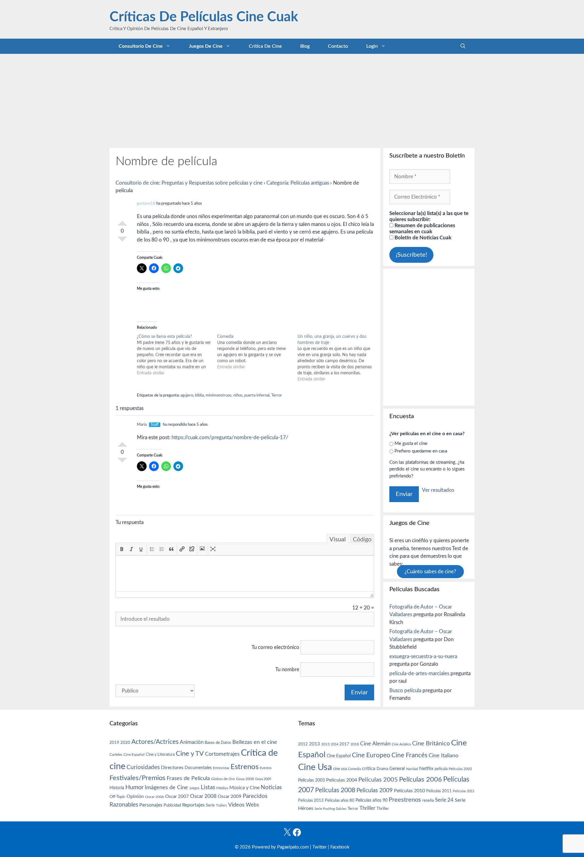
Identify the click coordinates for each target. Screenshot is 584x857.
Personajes (150, 805)
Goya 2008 (245, 779)
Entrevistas (221, 768)
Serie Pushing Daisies (330, 808)
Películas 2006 (420, 779)
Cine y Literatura (160, 754)
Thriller (367, 808)
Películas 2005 (378, 780)
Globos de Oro (223, 779)
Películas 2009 (374, 790)
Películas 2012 (463, 791)
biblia (199, 395)
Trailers (221, 805)
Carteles (115, 754)
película (441, 769)
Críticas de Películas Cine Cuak (203, 17)
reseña (428, 800)
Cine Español (133, 754)
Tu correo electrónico (275, 647)
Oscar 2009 (230, 796)
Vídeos (236, 805)
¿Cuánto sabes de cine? (430, 571)
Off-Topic (117, 797)
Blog (305, 46)
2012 (303, 744)
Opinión (135, 796)
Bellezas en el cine (254, 742)
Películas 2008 (335, 790)
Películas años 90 (372, 800)
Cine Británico (431, 744)
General (397, 768)
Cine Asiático (401, 744)
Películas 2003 (311, 780)
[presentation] (122, 549)
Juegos (194, 788)
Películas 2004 (341, 780)
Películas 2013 (311, 800)
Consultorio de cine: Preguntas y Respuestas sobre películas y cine (189, 183)
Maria (142, 425)
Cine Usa (315, 767)
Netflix (426, 768)
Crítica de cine (265, 46)
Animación (191, 742)
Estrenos (245, 767)
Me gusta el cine (411, 443)
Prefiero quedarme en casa (421, 451)
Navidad (412, 769)
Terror (276, 395)
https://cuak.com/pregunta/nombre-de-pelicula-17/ (230, 437)
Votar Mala (122, 241)
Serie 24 (444, 800)
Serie (210, 805)
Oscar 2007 (177, 796)
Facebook (339, 847)
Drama (382, 769)
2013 (314, 744)
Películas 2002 (460, 769)
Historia (116, 788)
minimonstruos (218, 395)
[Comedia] (257, 352)
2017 (344, 744)
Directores (172, 767)
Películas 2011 (439, 791)
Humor (134, 787)
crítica (368, 768)
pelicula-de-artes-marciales (419, 673)
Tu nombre (287, 669)
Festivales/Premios (137, 778)
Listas (208, 787)
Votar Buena (122, 221)
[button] (121, 549)
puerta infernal (256, 395)
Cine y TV (190, 753)
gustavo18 (146, 204)
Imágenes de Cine (166, 787)
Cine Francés (409, 755)
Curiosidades (143, 767)
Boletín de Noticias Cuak (422, 237)
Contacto (338, 46)
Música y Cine (244, 787)
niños (237, 395)
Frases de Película (188, 778)
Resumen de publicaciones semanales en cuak (422, 228)
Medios (222, 788)
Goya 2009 (263, 779)
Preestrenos (405, 800)
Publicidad (172, 805)
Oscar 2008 (203, 796)
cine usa (340, 769)
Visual (337, 539)
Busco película (405, 690)
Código (362, 539)
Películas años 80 (339, 800)
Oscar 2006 (154, 797)
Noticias (271, 787)
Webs (252, 805)
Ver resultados (438, 490)
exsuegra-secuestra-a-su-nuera (423, 656)
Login (372, 46)
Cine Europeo (371, 755)
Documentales (198, 767)
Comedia (354, 769)
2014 (334, 744)
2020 (125, 743)
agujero (186, 395)
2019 (114, 743)
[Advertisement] (291, 99)
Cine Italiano (443, 755)
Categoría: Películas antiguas (297, 183)
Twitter (319, 847)
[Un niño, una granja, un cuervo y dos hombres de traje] (337, 358)
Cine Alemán (375, 743)
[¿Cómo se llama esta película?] (177, 355)
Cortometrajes (222, 754)
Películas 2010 (409, 790)
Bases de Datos (218, 743)
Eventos (266, 768)
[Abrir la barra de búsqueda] (462, 46)
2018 (354, 744)
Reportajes (193, 805)
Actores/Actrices (155, 742)
